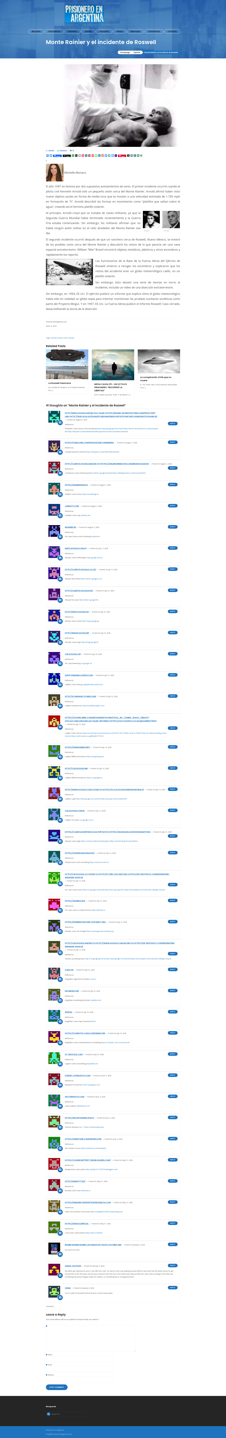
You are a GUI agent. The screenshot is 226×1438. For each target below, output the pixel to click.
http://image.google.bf (77, 633)
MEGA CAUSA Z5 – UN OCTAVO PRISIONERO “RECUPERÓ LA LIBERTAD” (110, 387)
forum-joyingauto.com (77, 1075)
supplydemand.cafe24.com (79, 675)
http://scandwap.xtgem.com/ (80, 696)
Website (51, 1375)
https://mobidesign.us (76, 485)
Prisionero (63, 150)
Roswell (71, 338)
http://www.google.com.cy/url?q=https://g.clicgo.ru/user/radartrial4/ (104, 789)
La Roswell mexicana (59, 383)
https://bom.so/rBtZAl (77, 1223)
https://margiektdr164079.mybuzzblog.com (88, 1202)
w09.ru (68, 1012)
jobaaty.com (72, 506)
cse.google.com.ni (74, 810)
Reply (172, 423)
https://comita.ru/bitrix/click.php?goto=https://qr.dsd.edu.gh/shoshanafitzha (107, 832)
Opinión (136, 52)
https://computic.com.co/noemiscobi (85, 1033)
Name (50, 1355)
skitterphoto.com (74, 1096)
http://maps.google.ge (77, 611)
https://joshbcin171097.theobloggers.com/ (88, 1160)
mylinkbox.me (72, 991)
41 (73, 150)
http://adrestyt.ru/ (75, 1181)
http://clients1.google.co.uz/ (80, 569)
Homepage (125, 52)
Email (50, 1365)
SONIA (68, 1288)
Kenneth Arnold (56, 338)
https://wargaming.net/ (77, 747)
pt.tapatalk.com (74, 1054)
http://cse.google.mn (76, 768)
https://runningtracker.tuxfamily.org (85, 922)
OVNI (65, 338)
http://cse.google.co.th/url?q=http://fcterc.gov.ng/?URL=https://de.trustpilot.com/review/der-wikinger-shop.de (124, 890)
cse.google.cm (73, 654)
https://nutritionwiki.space (79, 1118)
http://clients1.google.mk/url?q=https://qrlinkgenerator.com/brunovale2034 (107, 463)
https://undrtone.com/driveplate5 (83, 1139)
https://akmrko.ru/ (75, 901)
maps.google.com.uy (76, 548)
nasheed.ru (70, 527)
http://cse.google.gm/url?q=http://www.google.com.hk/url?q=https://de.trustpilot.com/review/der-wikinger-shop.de (128, 959)
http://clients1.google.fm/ (79, 590)
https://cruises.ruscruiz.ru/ (80, 853)
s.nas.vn (69, 969)
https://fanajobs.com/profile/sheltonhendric (89, 442)
